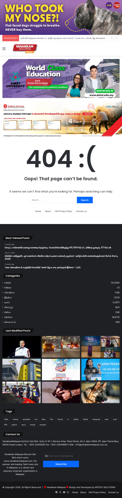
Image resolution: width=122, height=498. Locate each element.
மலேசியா (8, 317)
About (48, 211)
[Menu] (4, 49)
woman (43, 424)
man (106, 419)
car (35, 419)
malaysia (96, 419)
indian (76, 419)
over (115, 419)
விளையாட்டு (10, 322)
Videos (7, 287)
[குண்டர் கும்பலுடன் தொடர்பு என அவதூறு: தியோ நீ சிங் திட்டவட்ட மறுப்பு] (100, 369)
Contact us (81, 211)
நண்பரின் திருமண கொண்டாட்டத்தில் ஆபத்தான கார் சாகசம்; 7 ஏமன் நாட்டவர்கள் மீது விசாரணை (63, 38)
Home (38, 211)
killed (85, 419)
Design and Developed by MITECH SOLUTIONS (92, 487)
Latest (7, 282)
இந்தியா (8, 297)
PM (5, 424)
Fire (51, 419)
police (14, 424)
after (6, 419)
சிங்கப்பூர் (8, 307)
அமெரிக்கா (9, 292)
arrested (26, 419)
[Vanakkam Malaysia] (25, 49)
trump (32, 424)
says (23, 424)
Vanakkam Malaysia (56, 487)
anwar (15, 419)
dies (43, 419)
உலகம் (7, 302)
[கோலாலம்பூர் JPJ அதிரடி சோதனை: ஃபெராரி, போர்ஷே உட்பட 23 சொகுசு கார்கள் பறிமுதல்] (21, 392)
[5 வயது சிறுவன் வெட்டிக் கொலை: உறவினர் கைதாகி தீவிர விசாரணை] (61, 392)
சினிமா (7, 312)
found (60, 419)
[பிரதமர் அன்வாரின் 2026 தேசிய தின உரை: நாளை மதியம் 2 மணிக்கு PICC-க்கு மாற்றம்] (21, 347)
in (68, 419)
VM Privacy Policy (63, 211)
